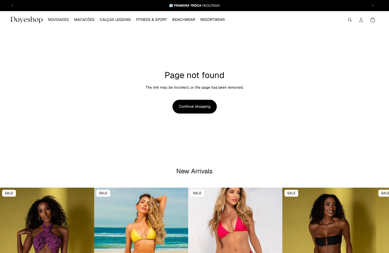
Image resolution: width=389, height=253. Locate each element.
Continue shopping (194, 106)
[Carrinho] (372, 20)
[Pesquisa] (350, 20)
